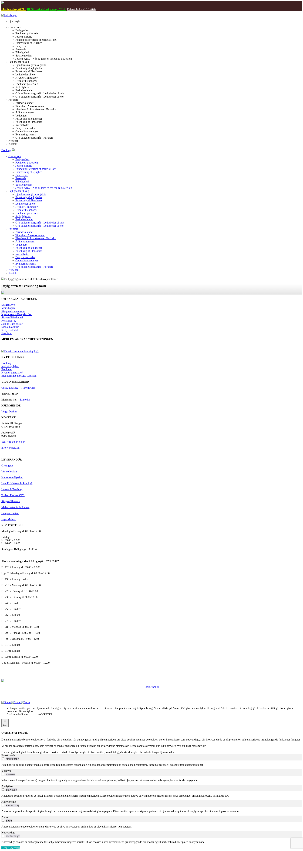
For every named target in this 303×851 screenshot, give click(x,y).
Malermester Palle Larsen (15, 507)
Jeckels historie (23, 165)
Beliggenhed (22, 159)
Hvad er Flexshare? (26, 209)
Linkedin (25, 399)
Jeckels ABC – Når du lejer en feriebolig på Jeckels (43, 187)
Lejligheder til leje (25, 203)
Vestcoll (5, 471)
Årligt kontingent (24, 241)
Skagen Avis (8, 304)
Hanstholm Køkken (12, 477)
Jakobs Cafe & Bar (11, 323)
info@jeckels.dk (10, 447)
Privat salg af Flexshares (28, 200)
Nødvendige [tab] (8, 832)
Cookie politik (151, 686)
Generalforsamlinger (26, 260)
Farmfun (6, 333)
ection (13, 471)
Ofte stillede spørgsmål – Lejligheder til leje (39, 225)
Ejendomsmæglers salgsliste (30, 194)
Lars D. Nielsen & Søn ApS (16, 483)
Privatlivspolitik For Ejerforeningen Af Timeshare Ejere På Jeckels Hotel (152, 690)
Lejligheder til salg (18, 190)
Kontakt (12, 273)
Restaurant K (8, 320)
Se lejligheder (23, 216)
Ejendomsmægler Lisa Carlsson (18, 375)
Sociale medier (23, 184)
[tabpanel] (151, 764)
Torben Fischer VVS (13, 495)
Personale (20, 178)
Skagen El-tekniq (11, 501)
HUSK (31, 9)
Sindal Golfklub (10, 326)
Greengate (7, 465)
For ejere (13, 228)
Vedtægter (21, 244)
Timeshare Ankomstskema (30, 235)
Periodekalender (24, 219)
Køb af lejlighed (10, 366)
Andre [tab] (4, 817)
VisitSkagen (8, 307)
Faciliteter (6, 369)
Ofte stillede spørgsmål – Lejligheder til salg (39, 222)
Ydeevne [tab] (6, 770)
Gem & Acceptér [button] (10, 847)
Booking (6, 150)
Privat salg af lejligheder (28, 197)
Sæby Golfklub (9, 330)
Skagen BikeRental (12, 317)
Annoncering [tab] (8, 801)
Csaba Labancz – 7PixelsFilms (18, 387)
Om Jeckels (14, 156)
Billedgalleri (22, 181)
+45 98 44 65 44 (144, 693)
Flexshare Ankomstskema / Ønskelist (35, 238)
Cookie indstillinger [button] (17, 714)
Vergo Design (9, 411)
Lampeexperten (10, 513)
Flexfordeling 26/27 (13, 9)
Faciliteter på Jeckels (26, 162)
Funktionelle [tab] (8, 755)
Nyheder (13, 269)
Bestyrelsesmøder (25, 257)
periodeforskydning (46, 9)
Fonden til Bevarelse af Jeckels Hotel (35, 168)
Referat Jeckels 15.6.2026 (81, 9)
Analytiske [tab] (7, 786)
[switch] (3, 758)
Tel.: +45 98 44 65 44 (13, 441)
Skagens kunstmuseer (13, 311)
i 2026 (61, 9)
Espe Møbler (8, 519)
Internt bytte (22, 254)
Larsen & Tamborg (11, 489)
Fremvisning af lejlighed (28, 172)
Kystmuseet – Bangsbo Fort (16, 314)
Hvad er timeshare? (12, 372)
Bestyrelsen (21, 175)
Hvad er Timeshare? (26, 206)
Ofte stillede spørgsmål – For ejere (34, 266)
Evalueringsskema (25, 263)
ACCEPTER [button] (45, 714)
